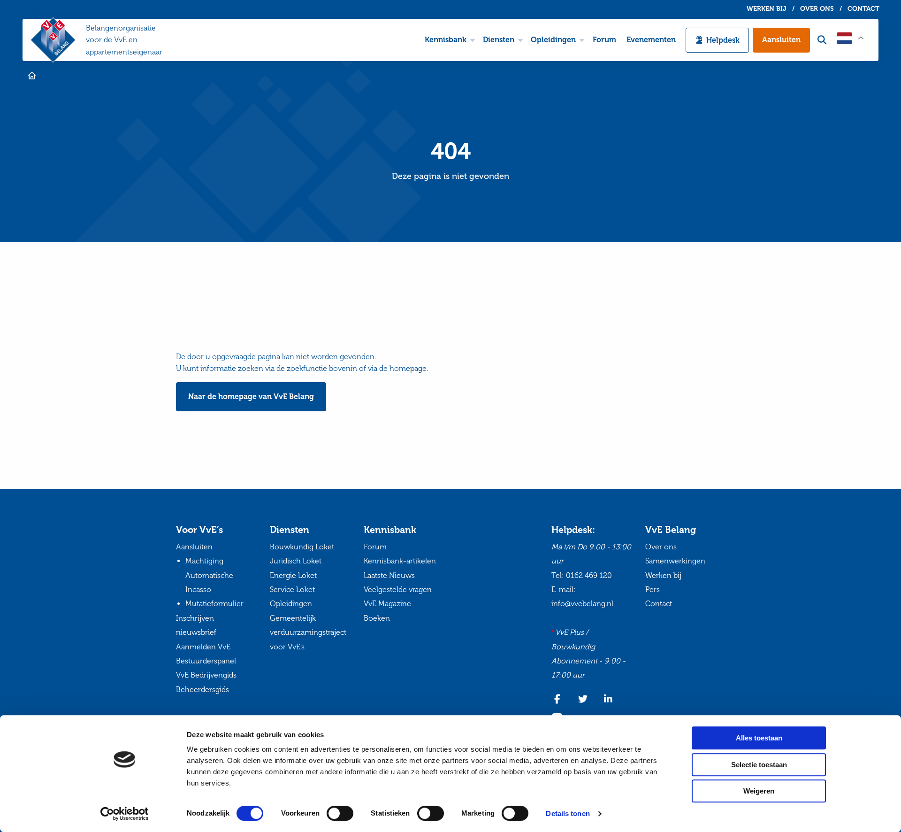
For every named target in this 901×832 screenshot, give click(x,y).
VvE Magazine (387, 603)
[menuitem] (449, 39)
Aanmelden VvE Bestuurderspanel (206, 653)
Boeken (377, 618)
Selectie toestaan (759, 765)
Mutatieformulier (214, 603)
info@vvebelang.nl (582, 603)
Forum (604, 39)
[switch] (340, 813)
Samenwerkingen (675, 560)
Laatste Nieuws (389, 575)
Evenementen (651, 39)
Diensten (498, 39)
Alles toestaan (759, 738)
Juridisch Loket (295, 560)
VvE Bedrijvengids (206, 674)
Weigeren (758, 791)
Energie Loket (293, 575)
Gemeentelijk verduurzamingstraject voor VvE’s (308, 632)
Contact (863, 9)
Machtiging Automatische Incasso (209, 575)
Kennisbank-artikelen (400, 560)
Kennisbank (445, 39)
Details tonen (567, 813)
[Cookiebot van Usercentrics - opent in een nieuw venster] (125, 814)
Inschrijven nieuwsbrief (196, 625)
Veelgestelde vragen (398, 589)
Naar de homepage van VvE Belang (251, 396)
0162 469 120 (589, 575)
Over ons (817, 9)
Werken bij (766, 9)
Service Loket (292, 589)
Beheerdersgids (202, 689)
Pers (652, 589)
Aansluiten (781, 39)
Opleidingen (553, 39)
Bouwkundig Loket (302, 546)
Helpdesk (723, 40)
